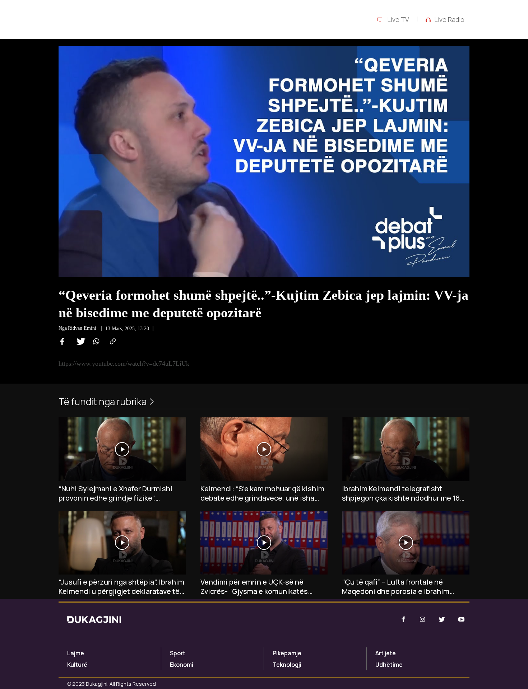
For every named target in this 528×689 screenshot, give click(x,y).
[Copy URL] (112, 341)
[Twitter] (78, 341)
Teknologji (287, 665)
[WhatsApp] (95, 341)
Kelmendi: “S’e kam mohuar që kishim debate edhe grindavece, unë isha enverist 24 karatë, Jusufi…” (262, 493)
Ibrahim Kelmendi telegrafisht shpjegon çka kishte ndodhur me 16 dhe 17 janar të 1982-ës (401, 493)
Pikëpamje (287, 653)
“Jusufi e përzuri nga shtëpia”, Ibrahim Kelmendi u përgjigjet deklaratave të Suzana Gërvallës (121, 586)
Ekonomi (181, 665)
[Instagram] (422, 620)
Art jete (385, 653)
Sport (177, 653)
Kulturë (77, 665)
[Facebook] (62, 341)
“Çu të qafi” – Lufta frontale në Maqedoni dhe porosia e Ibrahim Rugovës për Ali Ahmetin (395, 586)
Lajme (75, 653)
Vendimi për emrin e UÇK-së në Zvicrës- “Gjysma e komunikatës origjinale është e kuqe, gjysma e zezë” (255, 586)
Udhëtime (389, 665)
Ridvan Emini (82, 328)
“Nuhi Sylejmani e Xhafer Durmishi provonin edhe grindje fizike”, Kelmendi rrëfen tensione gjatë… (115, 493)
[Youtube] (461, 620)
